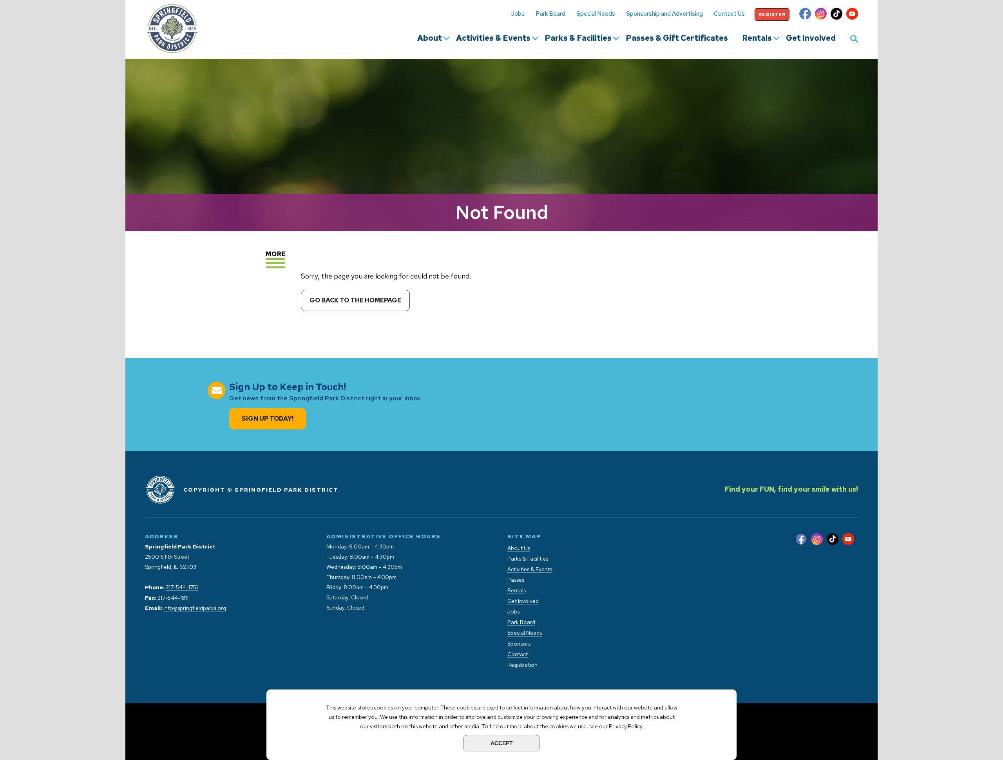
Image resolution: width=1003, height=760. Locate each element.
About (429, 38)
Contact (517, 654)
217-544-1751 (182, 587)
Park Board (550, 14)
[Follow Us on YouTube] (852, 14)
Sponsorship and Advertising (664, 14)
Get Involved (811, 38)
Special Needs (595, 14)
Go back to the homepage (355, 300)
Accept (502, 743)
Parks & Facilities (578, 38)
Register (772, 14)
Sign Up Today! (267, 418)
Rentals (757, 38)
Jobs (518, 14)
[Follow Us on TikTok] (836, 14)
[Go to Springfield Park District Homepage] (172, 28)
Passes (515, 580)
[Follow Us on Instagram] (821, 14)
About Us (518, 548)
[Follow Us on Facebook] (805, 14)
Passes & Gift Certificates (677, 38)
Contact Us (729, 14)
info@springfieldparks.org (194, 608)
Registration (522, 665)
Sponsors (518, 644)
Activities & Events (493, 38)
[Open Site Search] (854, 38)
